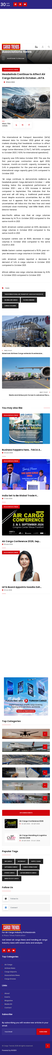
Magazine (9, 1000)
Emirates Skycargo (12, 878)
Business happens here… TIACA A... (22, 449)
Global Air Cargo (11, 300)
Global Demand (28, 300)
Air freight (21, 861)
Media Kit (8, 1004)
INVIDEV (14, 1050)
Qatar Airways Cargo (28, 873)
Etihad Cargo (10, 873)
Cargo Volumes (10, 306)
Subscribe (43, 1032)
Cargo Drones (10, 979)
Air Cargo (8, 861)
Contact (8, 1008)
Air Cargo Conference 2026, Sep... (21, 541)
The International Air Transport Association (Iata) (24, 294)
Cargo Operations (30, 867)
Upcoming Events (26, 813)
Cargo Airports (11, 972)
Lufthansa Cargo (11, 867)
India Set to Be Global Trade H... (20, 495)
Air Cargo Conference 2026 (31, 821)
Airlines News (10, 968)
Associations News (11, 70)
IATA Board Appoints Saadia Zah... (22, 587)
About (7, 993)
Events (7, 997)
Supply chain (36, 861)
